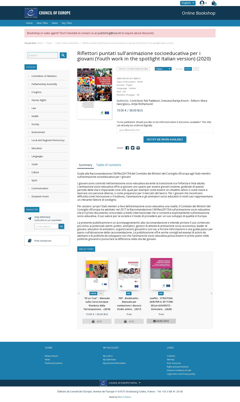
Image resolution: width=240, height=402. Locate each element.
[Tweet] (132, 148)
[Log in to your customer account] (202, 3)
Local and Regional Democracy (48, 140)
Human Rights (39, 100)
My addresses (109, 359)
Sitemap (170, 359)
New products (51, 356)
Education (37, 148)
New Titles (42, 23)
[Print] (138, 148)
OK (61, 226)
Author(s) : (123, 100)
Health (35, 116)
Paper (188, 69)
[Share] (127, 148)
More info (162, 321)
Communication (40, 188)
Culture (35, 172)
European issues (40, 196)
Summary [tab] (85, 165)
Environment (38, 132)
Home (29, 23)
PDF (196, 69)
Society (35, 124)
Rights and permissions (177, 366)
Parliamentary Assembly (44, 84)
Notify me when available (165, 139)
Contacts (171, 356)
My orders (107, 356)
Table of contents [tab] (108, 165)
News (55, 23)
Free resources (174, 363)
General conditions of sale (179, 370)
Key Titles (67, 23)
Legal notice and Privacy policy (181, 374)
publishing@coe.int (109, 33)
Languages (37, 156)
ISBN (119, 78)
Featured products (53, 363)
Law (34, 108)
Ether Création (124, 397)
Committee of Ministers (44, 76)
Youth (35, 164)
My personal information (114, 363)
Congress (36, 92)
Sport (34, 180)
